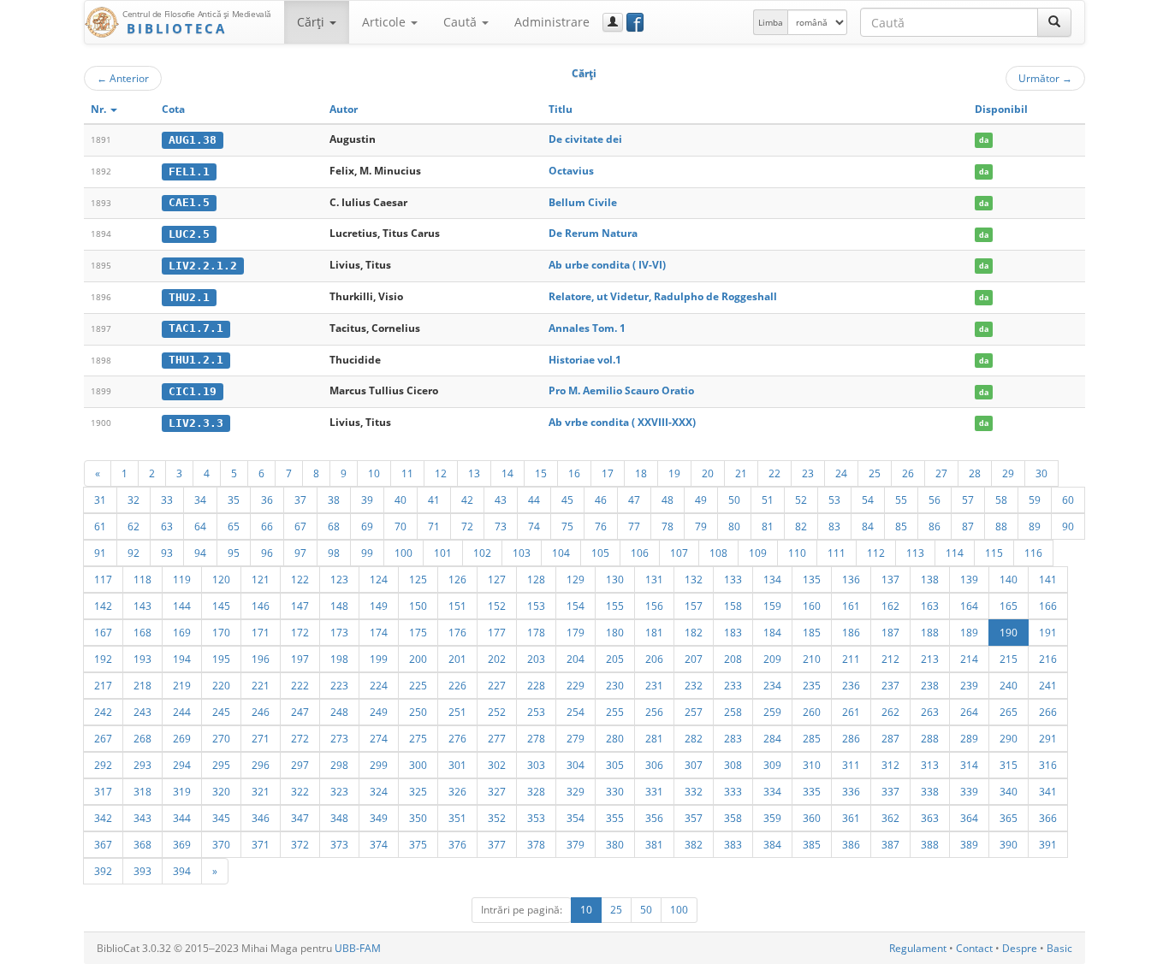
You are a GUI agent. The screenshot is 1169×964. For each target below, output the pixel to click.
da (983, 139)
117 (103, 579)
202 (497, 658)
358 (733, 818)
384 (772, 844)
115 (994, 552)
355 (615, 818)
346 (261, 818)
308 (733, 765)
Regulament (917, 948)
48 (668, 499)
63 (167, 526)
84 (868, 526)
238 (930, 685)
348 (339, 818)
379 (575, 844)
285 (812, 738)
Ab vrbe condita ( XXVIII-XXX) (622, 422)
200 (418, 658)
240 (1009, 685)
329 (575, 791)
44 (534, 499)
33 (167, 499)
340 (1009, 791)
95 (234, 552)
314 (969, 765)
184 (772, 632)
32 (133, 499)
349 (379, 818)
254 (575, 712)
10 (374, 473)
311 (851, 765)
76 (601, 526)
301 (457, 765)
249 (379, 712)
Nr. (100, 109)
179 (575, 632)
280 (615, 738)
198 (339, 658)
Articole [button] (385, 22)
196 (261, 658)
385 (812, 844)
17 (608, 473)
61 (100, 526)
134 (772, 579)
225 (418, 685)
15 (541, 473)
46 (601, 499)
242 (103, 712)
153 (536, 605)
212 (890, 658)
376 (457, 844)
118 (142, 579)
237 (890, 685)
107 (679, 552)
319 (182, 791)
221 (261, 685)
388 (930, 844)
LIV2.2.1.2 (203, 265)
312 (890, 765)
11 (407, 473)
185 (812, 632)
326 (457, 791)
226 (457, 685)
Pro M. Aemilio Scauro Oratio (621, 390)
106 (640, 552)
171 (261, 632)
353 (536, 818)
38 (334, 499)
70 (400, 526)
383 (733, 844)
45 (567, 499)
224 (379, 685)
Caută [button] (461, 22)
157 (694, 605)
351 (457, 818)
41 (434, 499)
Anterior (123, 78)
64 (200, 526)
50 (734, 499)
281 (654, 738)
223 (339, 685)
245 (221, 712)
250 (418, 712)
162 (890, 605)
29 (1008, 473)
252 (497, 712)
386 (851, 844)
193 (142, 658)
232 (694, 685)
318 (142, 791)
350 (418, 818)
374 (379, 844)
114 (955, 552)
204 (575, 658)
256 (654, 712)
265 (1009, 712)
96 (267, 552)
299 (379, 765)
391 (1048, 844)
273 (339, 738)
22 (774, 473)
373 (339, 844)
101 (443, 552)
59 (1035, 499)
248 (339, 712)
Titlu (561, 109)
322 (300, 791)
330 (615, 791)
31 (100, 499)
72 (467, 526)
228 (536, 685)
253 (536, 712)
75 (567, 526)
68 (334, 526)
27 (941, 473)
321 (261, 791)
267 (103, 738)
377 (497, 844)
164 (969, 605)
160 (812, 605)
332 (694, 791)
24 (841, 473)
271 (261, 738)
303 (536, 765)
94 (200, 552)
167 (103, 632)
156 (654, 605)
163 (930, 605)
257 (694, 712)
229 (575, 685)
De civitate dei (585, 139)
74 (534, 526)
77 (634, 526)
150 (418, 605)
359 (772, 818)
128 (536, 579)
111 (837, 552)
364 (969, 818)
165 (1009, 605)
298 (339, 765)
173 (339, 632)
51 (768, 499)
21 (741, 473)
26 (908, 473)
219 (182, 685)
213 (930, 658)
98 (334, 552)
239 (969, 685)
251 (457, 712)
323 (339, 791)
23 (808, 473)
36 (267, 499)
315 (1009, 765)
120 (221, 579)
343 (142, 818)
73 (501, 526)
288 (930, 738)
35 (234, 499)
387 (890, 844)
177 (497, 632)
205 (615, 658)
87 (968, 526)
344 (182, 818)
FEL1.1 (189, 171)
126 (457, 579)
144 (182, 605)
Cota (173, 109)
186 (851, 632)
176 (457, 632)
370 (221, 844)
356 (654, 818)
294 (182, 765)
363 (930, 818)
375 (418, 844)
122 (300, 579)
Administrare (552, 22)
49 (701, 499)
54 (868, 499)
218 (142, 685)
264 (969, 712)
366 (1048, 818)
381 (654, 844)
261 (851, 712)
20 (708, 473)
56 (935, 499)
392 (103, 871)
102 (482, 552)
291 (1048, 738)
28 (975, 473)
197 (300, 658)
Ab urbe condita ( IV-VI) (607, 264)
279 (575, 738)
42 (467, 499)
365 (1009, 818)
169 (182, 632)
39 (367, 499)
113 (915, 552)
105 (600, 552)
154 (575, 605)
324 (379, 791)
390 (1009, 844)
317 (103, 791)
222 (300, 685)
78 (668, 526)
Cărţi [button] (312, 22)
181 (654, 632)
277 (497, 738)
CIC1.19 (193, 391)
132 (694, 579)
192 (103, 658)
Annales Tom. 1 (587, 328)
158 (733, 605)
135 (812, 579)
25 (875, 473)
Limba (770, 22)
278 (536, 738)
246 (261, 712)
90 (1068, 526)
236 (851, 685)
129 (575, 579)
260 (812, 712)
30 (1041, 473)
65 (234, 526)
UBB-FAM (358, 948)
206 (654, 658)
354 (575, 818)
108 (718, 552)
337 (890, 791)
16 (574, 473)
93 (167, 552)
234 (772, 685)
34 (200, 499)
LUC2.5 (189, 234)
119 (182, 579)
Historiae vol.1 (585, 359)
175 (418, 632)
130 (615, 579)
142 (103, 605)
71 (434, 526)
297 (300, 765)
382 (694, 844)
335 (812, 791)
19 (674, 473)
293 (142, 765)
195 (221, 658)
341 (1048, 791)
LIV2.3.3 (196, 423)
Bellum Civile (583, 202)
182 (694, 632)
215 (1009, 658)
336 (851, 791)
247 (300, 712)
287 (890, 738)
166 (1048, 605)
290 (1009, 738)
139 (969, 579)
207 (694, 658)
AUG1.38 (193, 139)
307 (694, 765)
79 (701, 526)
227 (497, 685)
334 (772, 791)
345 (221, 818)
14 (507, 473)
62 (133, 526)
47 (634, 499)
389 (969, 844)
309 (772, 765)
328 (536, 791)
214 (969, 658)
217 (103, 685)
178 (536, 632)
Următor (1045, 78)
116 (1033, 552)
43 (501, 499)
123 (339, 579)
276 (457, 738)
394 (182, 871)
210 (812, 658)
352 (497, 818)
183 (733, 632)
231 (654, 685)
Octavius (571, 170)
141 (1048, 579)
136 (851, 579)
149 (379, 605)
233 (733, 685)
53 (834, 499)
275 (418, 738)
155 (615, 605)
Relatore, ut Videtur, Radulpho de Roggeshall (663, 296)
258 (733, 712)
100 (403, 552)
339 (969, 791)
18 (641, 473)
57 (968, 499)
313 (930, 765)
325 (418, 791)
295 (221, 765)
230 (615, 685)
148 (339, 605)
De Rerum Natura (593, 233)
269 (182, 738)
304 (575, 765)
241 (1048, 685)
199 (379, 658)
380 (615, 844)
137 (890, 579)
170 (221, 632)
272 (300, 738)
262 (890, 712)
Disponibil (1001, 109)
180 (615, 632)
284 (772, 738)
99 (367, 552)
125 (418, 579)
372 (300, 844)
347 (300, 818)
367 (103, 844)
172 (300, 632)
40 (400, 499)
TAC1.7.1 (196, 328)
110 (797, 552)
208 (733, 658)
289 (969, 738)
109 (758, 552)
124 (379, 579)
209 (772, 658)
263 (930, 712)
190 (1009, 632)
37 (300, 499)
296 (261, 765)
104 (561, 552)
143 (142, 605)
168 (142, 632)
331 (654, 791)
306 (654, 765)
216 (1048, 658)
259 (772, 712)
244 (182, 712)
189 (969, 632)
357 (694, 818)
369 (182, 844)
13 (474, 473)
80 (734, 526)
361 (851, 818)
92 (133, 552)
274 (379, 738)
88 (1001, 526)
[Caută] (1054, 22)
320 (221, 791)
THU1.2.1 (196, 359)
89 (1035, 526)
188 (930, 632)
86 (935, 526)
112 (876, 552)
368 (142, 844)
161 (851, 605)
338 (930, 791)
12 (441, 473)
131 (654, 579)
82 (801, 526)
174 (379, 632)
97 (300, 552)
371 (261, 844)
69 (367, 526)
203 (536, 658)
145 (221, 605)
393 (142, 871)
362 (890, 818)
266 (1048, 712)
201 (457, 658)
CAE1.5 (189, 202)
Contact (974, 948)
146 (261, 605)
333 (733, 791)
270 (221, 738)
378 (536, 844)
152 (497, 605)
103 (522, 552)
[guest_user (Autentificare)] (612, 22)
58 (1001, 499)
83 (834, 526)
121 (261, 579)
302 (497, 765)
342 (103, 818)
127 (497, 579)
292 (103, 765)
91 (100, 552)
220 (221, 685)
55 (901, 499)
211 (851, 658)
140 (1009, 579)
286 (851, 738)
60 (1068, 499)
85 (901, 526)
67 (300, 526)
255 (615, 712)
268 (142, 738)
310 (812, 765)
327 (497, 791)
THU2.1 (189, 297)
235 (812, 685)
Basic (1059, 948)
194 (182, 658)
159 (772, 605)
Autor (343, 109)
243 (142, 712)
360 (812, 818)
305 (615, 765)
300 (418, 765)
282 (694, 738)
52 (801, 499)
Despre (1019, 948)
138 (930, 579)
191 (1048, 632)
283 (733, 738)
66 (267, 526)
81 (768, 526)
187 (890, 632)
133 (733, 579)
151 (457, 605)
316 (1048, 765)
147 (300, 605)
